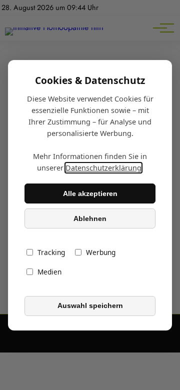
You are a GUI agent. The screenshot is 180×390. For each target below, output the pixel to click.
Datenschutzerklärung (104, 167)
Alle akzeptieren (90, 194)
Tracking (51, 252)
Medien (50, 271)
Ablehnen (90, 218)
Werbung (101, 252)
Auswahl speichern (90, 306)
